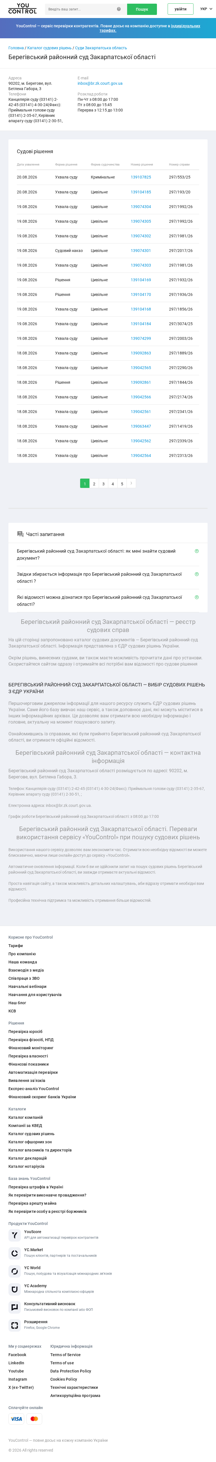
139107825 (141, 177)
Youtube (16, 1371)
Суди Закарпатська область (101, 48)
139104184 (141, 324)
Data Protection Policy (70, 1371)
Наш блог (17, 1003)
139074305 (141, 221)
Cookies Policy (63, 1379)
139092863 (141, 353)
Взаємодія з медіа (26, 970)
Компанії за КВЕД (25, 1125)
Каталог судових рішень (49, 48)
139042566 (141, 397)
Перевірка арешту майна (32, 1203)
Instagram (17, 1379)
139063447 (141, 426)
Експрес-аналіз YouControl (33, 1088)
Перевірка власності (28, 1056)
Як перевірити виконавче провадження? (47, 1195)
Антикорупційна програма (75, 1395)
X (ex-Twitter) (21, 1387)
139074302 (141, 236)
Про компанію (22, 954)
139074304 (141, 206)
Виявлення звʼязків (27, 1080)
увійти (180, 9)
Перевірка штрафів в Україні (35, 1187)
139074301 (141, 250)
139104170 (141, 294)
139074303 (141, 265)
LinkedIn (16, 1363)
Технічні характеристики (74, 1387)
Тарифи (15, 945)
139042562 (141, 441)
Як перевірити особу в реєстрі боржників (47, 1211)
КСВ (12, 1011)
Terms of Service (65, 1354)
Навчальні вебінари (27, 986)
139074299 (141, 338)
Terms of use (62, 1363)
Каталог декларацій (27, 1158)
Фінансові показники (28, 1064)
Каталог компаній (25, 1117)
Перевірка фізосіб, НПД (31, 1039)
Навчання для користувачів (35, 994)
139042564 (141, 455)
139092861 (141, 382)
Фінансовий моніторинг (30, 1048)
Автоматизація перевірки (33, 1072)
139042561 (141, 411)
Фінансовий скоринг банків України (42, 1097)
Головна (16, 48)
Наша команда (22, 962)
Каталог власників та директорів (40, 1150)
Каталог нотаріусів (26, 1166)
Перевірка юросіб (25, 1031)
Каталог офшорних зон (30, 1142)
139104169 (141, 280)
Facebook (17, 1354)
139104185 (141, 192)
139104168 (141, 309)
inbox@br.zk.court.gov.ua (100, 83)
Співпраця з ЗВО (24, 978)
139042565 (141, 367)
